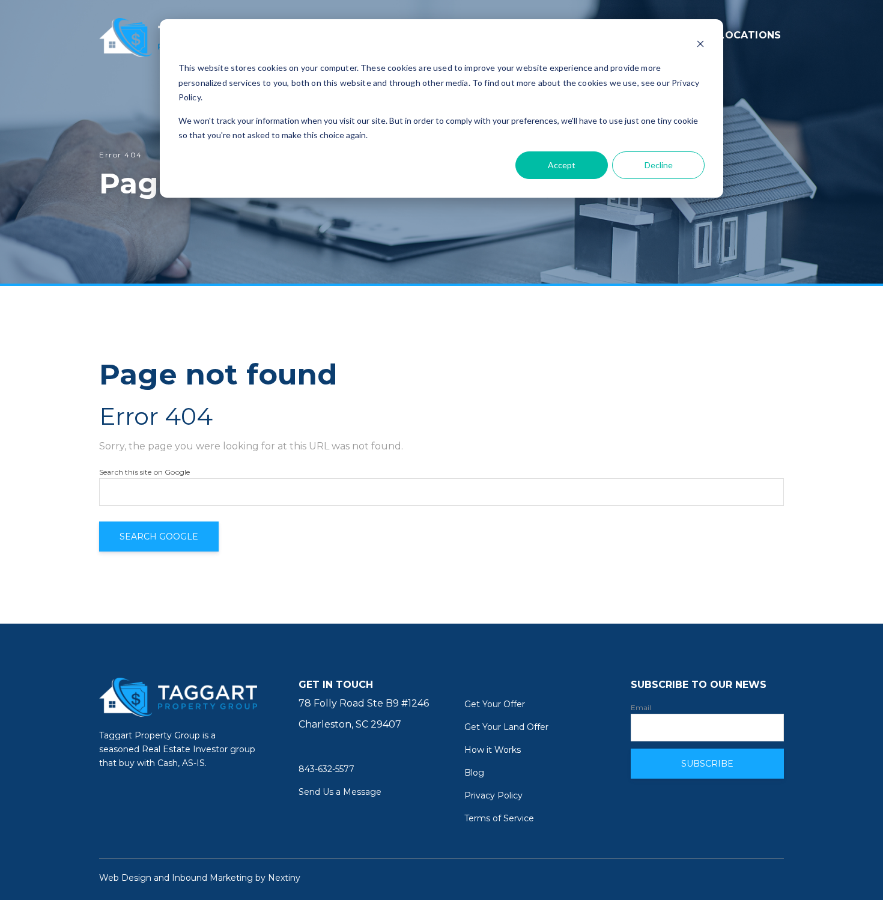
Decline (659, 165)
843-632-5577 (326, 769)
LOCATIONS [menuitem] (749, 35)
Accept (561, 165)
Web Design (125, 877)
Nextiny (284, 877)
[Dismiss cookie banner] (700, 45)
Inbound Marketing (212, 877)
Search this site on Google (144, 472)
